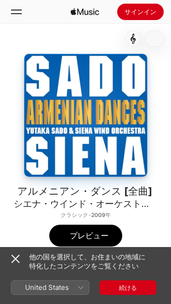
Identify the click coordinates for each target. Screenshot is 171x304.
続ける (128, 287)
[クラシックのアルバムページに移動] (133, 39)
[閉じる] (15, 259)
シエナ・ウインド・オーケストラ (82, 203)
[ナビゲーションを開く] (16, 12)
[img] (85, 12)
